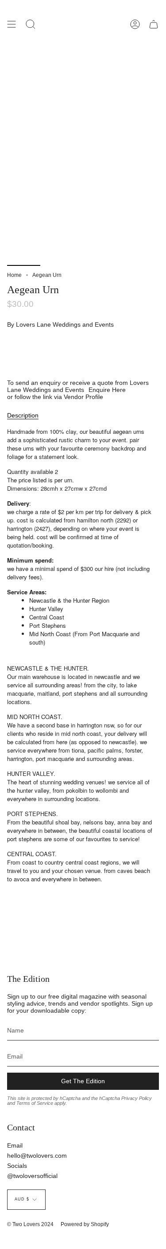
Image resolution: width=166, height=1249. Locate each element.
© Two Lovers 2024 (30, 1224)
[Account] (135, 24)
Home (14, 275)
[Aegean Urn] (23, 244)
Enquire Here (107, 389)
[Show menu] (11, 24)
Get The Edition (83, 1081)
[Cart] (153, 24)
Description (23, 415)
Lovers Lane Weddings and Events (65, 324)
